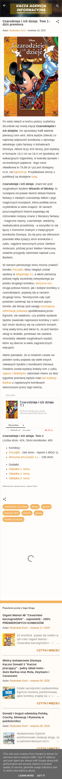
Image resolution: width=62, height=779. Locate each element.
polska (38, 513)
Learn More (26, 775)
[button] (57, 22)
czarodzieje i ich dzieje (15, 506)
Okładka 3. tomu (19, 478)
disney (34, 506)
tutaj (34, 176)
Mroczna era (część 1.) (23, 457)
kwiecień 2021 (11, 513)
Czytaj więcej (48, 650)
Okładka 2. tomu (19, 473)
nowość (27, 513)
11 (24, 274)
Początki (14, 452)
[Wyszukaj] (57, 6)
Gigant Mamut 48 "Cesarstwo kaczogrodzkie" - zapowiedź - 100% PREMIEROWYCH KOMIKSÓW (26, 619)
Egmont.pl (20, 172)
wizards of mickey (13, 519)
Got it (41, 775)
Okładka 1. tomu (19, 469)
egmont (46, 506)
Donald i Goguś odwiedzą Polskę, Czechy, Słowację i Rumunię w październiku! (25, 717)
